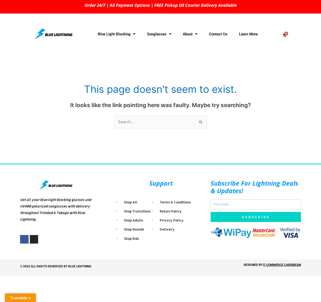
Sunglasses (157, 34)
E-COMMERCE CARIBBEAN (282, 265)
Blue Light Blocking (114, 34)
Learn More (248, 34)
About (188, 34)
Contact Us (218, 34)
